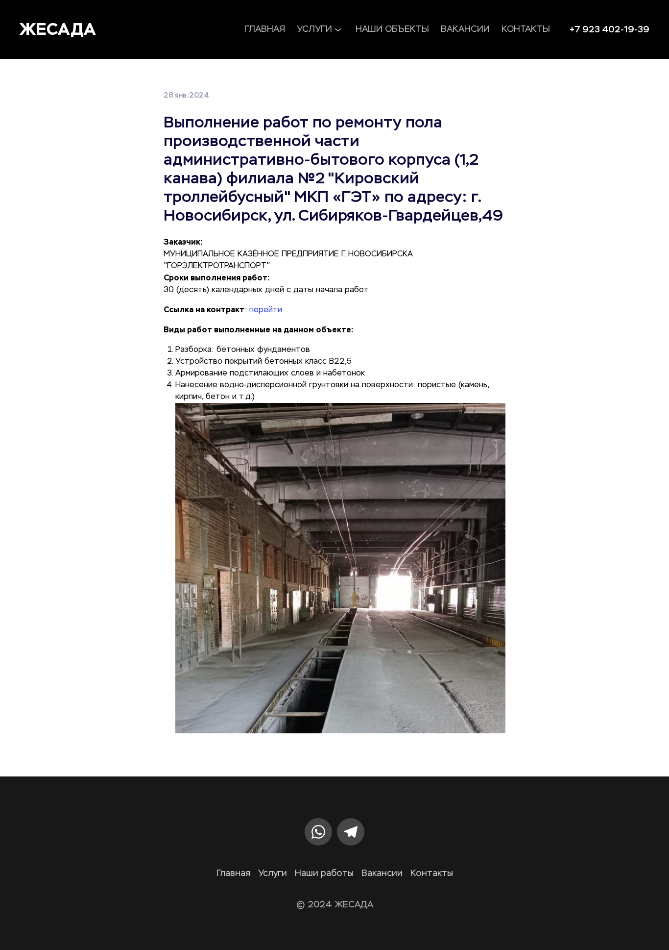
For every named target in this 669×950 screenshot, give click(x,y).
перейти (265, 310)
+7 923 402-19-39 (609, 29)
